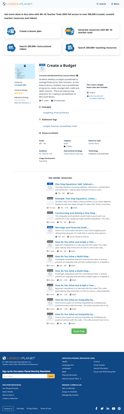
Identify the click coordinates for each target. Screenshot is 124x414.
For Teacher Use (45, 154)
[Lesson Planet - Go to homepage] (18, 4)
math (74, 126)
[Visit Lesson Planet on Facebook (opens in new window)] (96, 408)
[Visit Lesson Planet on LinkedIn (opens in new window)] (107, 408)
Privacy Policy (32, 408)
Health (64, 361)
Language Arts (68, 365)
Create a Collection (10, 398)
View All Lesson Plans (71, 378)
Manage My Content (70, 395)
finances (55, 126)
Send (51, 376)
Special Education (101, 368)
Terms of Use (45, 408)
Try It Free (79, 331)
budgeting (48, 112)
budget (46, 126)
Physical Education (69, 375)
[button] (115, 3)
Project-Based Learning (73, 154)
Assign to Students (69, 392)
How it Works (7, 392)
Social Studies (99, 365)
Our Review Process (10, 388)
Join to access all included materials (97, 97)
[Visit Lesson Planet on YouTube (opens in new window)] (113, 408)
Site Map (20, 408)
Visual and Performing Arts (105, 371)
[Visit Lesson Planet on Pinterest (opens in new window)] (119, 408)
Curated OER (20, 85)
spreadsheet (65, 126)
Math (66, 143)
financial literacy (61, 112)
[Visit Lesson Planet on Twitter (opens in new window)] (102, 408)
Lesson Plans (94, 143)
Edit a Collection (68, 388)
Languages (66, 368)
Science (97, 361)
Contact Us (8, 408)
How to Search (8, 395)
